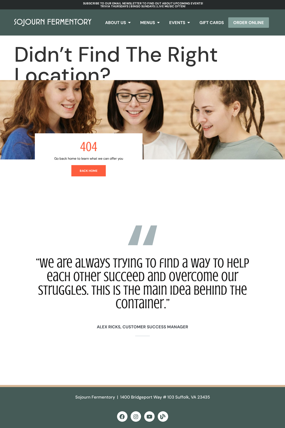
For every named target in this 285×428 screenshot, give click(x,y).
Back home (88, 171)
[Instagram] (136, 416)
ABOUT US (115, 22)
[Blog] (163, 416)
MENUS (147, 22)
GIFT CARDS (211, 22)
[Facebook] (122, 416)
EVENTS (177, 22)
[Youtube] (149, 416)
